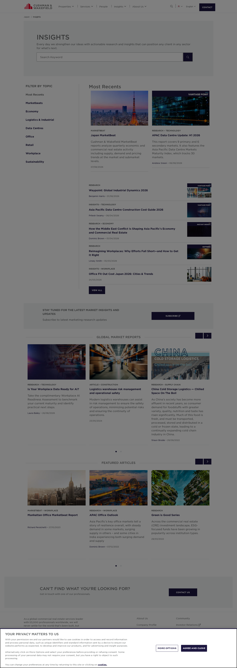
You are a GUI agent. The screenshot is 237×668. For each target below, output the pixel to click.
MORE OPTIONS (167, 648)
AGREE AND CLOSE (194, 648)
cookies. (102, 664)
